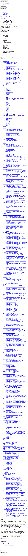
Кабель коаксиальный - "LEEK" (13, 249)
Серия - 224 (9, 464)
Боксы (7, 425)
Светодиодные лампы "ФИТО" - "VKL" (15, 335)
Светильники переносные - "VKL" (14, 340)
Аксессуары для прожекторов (13, 387)
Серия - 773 (9, 468)
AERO (7, 102)
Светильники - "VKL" (8, 336)
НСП (7, 426)
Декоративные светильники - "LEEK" (15, 217)
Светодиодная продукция (9, 139)
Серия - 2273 (9, 467)
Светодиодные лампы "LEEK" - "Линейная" (16, 242)
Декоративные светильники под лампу (15, 360)
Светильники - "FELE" (11, 300)
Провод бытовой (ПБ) (8, 452)
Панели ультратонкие (11, 379)
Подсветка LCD (7, 151)
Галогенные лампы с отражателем (14, 129)
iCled (4, 143)
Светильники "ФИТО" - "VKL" (13, 338)
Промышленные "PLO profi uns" (13, 279)
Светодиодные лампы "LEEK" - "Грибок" (16, 238)
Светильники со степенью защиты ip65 (16, 402)
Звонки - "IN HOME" (10, 203)
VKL (4, 326)
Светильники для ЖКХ (9, 398)
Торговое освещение (8, 408)
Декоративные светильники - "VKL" (15, 329)
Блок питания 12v (10, 149)
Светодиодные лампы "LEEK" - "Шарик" (16, 247)
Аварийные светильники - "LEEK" (14, 253)
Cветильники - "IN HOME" (12, 175)
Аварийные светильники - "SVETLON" (15, 314)
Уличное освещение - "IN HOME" (11, 194)
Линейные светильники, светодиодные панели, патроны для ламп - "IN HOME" (16, 171)
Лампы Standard (10, 367)
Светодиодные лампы (11, 140)
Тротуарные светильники (12, 324)
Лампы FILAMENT (10, 365)
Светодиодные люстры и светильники (13, 85)
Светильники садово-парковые (14, 385)
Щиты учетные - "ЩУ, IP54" (12, 516)
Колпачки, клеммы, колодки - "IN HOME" (16, 200)
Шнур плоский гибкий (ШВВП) (10, 458)
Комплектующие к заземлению (13, 441)
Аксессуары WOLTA (10, 372)
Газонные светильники (11, 315)
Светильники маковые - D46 (13, 79)
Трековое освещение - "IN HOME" (14, 172)
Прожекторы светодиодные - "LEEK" (15, 256)
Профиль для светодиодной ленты (14, 146)
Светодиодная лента (8, 164)
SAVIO (7, 94)
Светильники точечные (12, 358)
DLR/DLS (8, 89)
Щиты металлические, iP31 (10, 498)
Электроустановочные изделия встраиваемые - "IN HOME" (14, 209)
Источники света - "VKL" (9, 333)
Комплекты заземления (12, 442)
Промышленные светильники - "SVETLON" (13, 295)
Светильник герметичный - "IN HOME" (15, 185)
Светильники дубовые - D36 (13, 73)
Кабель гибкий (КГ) (8, 444)
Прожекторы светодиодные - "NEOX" (15, 288)
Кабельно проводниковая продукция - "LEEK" (14, 248)
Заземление (6, 438)
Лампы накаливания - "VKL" (13, 334)
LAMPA (7, 119)
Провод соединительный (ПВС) (11, 456)
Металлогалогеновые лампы (13, 135)
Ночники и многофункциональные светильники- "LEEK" (14, 228)
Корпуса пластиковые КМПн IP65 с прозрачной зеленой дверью (14, 481)
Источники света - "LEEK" (9, 232)
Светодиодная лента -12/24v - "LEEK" (15, 272)
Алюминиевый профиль (9, 144)
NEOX (4, 284)
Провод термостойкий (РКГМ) (10, 457)
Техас (7, 428)
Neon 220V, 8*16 (10, 155)
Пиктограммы (9, 351)
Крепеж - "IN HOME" (11, 201)
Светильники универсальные (13, 382)
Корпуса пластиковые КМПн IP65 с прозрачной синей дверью (14, 486)
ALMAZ (7, 117)
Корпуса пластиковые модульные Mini (15, 492)
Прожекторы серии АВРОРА (13, 391)
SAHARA (8, 122)
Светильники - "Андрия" (12, 305)
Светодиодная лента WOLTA (13, 407)
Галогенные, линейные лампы (13, 131)
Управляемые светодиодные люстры (12, 100)
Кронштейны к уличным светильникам (15, 431)
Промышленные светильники (10, 392)
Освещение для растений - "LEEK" (14, 254)
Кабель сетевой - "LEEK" (12, 251)
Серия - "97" (9, 436)
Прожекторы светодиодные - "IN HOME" (16, 195)
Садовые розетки (10, 299)
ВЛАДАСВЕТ (6, 418)
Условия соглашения (8, 545)
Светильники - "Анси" (11, 307)
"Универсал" (9, 278)
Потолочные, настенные (12, 320)
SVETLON (5, 294)
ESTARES (5, 84)
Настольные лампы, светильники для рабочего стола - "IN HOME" (15, 179)
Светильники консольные (12, 417)
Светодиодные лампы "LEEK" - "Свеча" (15, 243)
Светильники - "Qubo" (11, 303)
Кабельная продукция (8, 443)
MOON (7, 120)
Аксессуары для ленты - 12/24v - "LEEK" (16, 267)
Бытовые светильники (8, 353)
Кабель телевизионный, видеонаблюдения (14, 451)
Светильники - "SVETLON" (9, 313)
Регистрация (6, 4)
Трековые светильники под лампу (14, 412)
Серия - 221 (9, 462)
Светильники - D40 (10, 67)
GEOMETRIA (9, 90)
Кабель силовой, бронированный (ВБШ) (13, 448)
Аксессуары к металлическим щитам (12, 476)
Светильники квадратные (12, 68)
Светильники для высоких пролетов (15, 394)
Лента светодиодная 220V (12, 166)
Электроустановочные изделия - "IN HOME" (14, 202)
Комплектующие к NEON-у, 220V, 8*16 (15, 159)
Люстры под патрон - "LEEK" (13, 223)
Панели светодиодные (9, 377)
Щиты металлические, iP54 (10, 509)
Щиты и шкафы (7, 474)
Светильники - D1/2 (11, 63)
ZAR (7, 97)
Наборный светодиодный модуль (14, 297)
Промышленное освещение (10, 422)
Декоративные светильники (10, 62)
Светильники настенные (12, 161)
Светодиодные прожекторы (13, 141)
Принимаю (3, 538)
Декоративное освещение (9, 359)
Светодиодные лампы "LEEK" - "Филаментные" (13, 245)
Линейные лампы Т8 (11, 369)
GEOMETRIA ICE (9, 92)
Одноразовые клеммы (8, 466)
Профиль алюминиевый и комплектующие (16, 406)
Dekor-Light (6, 61)
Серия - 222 (9, 463)
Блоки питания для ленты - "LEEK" (14, 269)
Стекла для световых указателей (14, 323)
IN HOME (5, 167)
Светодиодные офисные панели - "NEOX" (16, 293)
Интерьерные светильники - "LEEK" (12, 215)
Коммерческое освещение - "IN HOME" (12, 169)
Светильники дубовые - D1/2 (13, 71)
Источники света (7, 364)
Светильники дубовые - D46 (13, 74)
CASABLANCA (9, 118)
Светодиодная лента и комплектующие (13, 403)
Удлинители (6, 469)
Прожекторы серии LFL (12, 389)
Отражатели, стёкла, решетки (13, 427)
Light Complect (7, 274)
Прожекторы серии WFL (12, 390)
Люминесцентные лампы (12, 134)
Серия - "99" (9, 437)
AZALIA (7, 107)
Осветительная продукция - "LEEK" (12, 252)
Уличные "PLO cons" (11, 282)
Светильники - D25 (10, 64)
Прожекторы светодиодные (10, 386)
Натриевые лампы (10, 136)
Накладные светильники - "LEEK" (14, 225)
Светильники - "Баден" (11, 309)
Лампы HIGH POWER (10, 366)
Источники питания (8, 148)
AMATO (7, 104)
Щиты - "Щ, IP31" (10, 499)
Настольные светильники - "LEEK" (14, 226)
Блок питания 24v (10, 150)
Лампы (4, 128)
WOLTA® (5, 348)
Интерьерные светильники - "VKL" (11, 328)
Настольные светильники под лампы (15, 98)
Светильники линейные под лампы (14, 375)
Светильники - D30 (10, 66)
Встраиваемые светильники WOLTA (15, 356)
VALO (7, 95)
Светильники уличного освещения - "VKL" (16, 341)
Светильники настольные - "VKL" (14, 339)
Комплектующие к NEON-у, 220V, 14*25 (15, 158)
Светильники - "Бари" (11, 310)
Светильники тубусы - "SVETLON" (14, 321)
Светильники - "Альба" (11, 304)
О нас (4, 12)
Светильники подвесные (12, 162)
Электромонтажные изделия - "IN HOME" (13, 199)
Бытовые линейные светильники (14, 354)
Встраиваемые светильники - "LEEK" (15, 216)
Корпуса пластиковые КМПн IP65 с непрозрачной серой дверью (14, 479)
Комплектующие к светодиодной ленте (16, 165)
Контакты (5, 14)
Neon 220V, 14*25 (10, 154)
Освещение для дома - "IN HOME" (11, 174)
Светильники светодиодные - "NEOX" (12, 285)
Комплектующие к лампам (12, 133)
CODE (7, 88)
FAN (7, 113)
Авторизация (6, 3)
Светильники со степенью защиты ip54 (16, 401)
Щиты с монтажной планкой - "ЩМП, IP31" (16, 508)
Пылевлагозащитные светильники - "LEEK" (16, 257)
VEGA (7, 125)
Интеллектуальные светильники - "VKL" (16, 330)
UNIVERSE (8, 124)
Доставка (5, 13)
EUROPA (8, 112)
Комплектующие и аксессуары (11, 371)
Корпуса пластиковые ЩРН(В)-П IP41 (12, 490)
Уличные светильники (8, 430)
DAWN (7, 109)
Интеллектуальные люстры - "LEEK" (15, 218)
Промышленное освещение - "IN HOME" (13, 184)
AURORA (8, 87)
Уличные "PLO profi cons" (12, 283)
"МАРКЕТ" (8, 410)
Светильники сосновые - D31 (13, 82)
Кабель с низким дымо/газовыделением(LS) (14, 447)
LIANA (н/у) (8, 93)
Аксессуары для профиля (12, 145)
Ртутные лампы (9, 138)
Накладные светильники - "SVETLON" (15, 319)
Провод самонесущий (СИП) (10, 454)
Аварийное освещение (9, 349)
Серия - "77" (9, 435)
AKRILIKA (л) (9, 103)
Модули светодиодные (11, 370)
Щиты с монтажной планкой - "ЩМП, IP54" (16, 515)
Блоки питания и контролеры (13, 405)
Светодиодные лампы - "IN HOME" (11, 186)
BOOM (7, 108)
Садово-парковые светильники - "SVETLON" (14, 298)
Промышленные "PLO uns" (12, 280)
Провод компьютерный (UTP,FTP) (11, 453)
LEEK (4, 213)
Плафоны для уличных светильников (15, 432)
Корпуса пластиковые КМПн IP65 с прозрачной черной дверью (14, 489)
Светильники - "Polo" (11, 302)
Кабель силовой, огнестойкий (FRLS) (12, 449)
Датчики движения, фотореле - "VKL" (15, 344)
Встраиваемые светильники (10, 355)
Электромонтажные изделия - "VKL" (12, 343)
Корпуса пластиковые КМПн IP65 (11, 477)
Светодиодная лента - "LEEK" (10, 266)
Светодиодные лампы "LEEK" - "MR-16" (15, 237)
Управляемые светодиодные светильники (13, 115)
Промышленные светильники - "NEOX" (15, 289)
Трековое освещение (8, 411)
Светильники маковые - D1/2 (13, 76)
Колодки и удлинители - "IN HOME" (14, 205)
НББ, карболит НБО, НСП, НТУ (13, 421)
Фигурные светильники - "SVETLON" (15, 325)
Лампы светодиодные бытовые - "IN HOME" (16, 187)
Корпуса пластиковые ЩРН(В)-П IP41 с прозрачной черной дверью (15, 496)
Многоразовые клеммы (9, 461)
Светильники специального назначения (16, 381)
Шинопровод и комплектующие (14, 415)
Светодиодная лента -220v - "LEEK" (15, 273)
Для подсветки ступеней (12, 318)
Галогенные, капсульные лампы (14, 130)
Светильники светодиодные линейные (15, 376)
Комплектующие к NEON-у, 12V (13, 156)
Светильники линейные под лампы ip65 (16, 395)
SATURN (8, 123)
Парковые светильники (9, 384)
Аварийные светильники (12, 350)
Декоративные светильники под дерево (13, 69)
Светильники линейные (12, 380)
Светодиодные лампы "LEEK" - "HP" (14, 236)
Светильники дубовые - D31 (13, 72)
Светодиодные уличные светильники (15, 433)
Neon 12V (8, 153)
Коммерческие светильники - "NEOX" (15, 287)
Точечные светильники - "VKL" (13, 331)
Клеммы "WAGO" (7, 459)
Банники (8, 423)
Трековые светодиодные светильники (15, 413)
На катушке (6, 471)
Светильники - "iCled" (8, 160)
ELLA (7, 110)
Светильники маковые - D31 (13, 77)
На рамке (5, 472)
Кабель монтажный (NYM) (9, 446)
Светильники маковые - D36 (13, 78)
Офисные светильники (9, 374)
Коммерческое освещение (9, 420)
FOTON (4, 126)
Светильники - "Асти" (11, 308)
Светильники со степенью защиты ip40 (16, 400)
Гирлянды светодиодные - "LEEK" (14, 271)
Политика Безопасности (9, 543)
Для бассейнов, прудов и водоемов (15, 317)
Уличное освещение (8, 416)
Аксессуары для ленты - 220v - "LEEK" (15, 268)
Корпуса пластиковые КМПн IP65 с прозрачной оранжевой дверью (14, 484)
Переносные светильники (9, 473)
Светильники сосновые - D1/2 (13, 81)
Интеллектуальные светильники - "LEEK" (16, 222)
